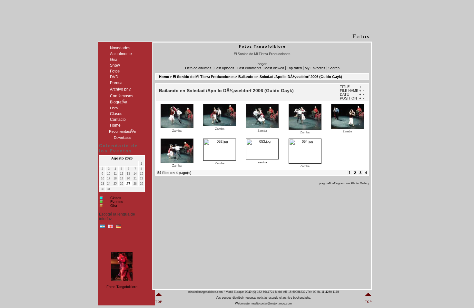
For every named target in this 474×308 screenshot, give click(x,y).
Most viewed (274, 68)
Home (164, 77)
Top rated (294, 68)
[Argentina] (102, 228)
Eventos (116, 202)
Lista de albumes (198, 68)
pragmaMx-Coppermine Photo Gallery (344, 183)
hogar (262, 64)
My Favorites (315, 68)
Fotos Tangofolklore (121, 287)
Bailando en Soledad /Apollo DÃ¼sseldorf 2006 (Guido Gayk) (290, 77)
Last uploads (224, 68)
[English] (110, 228)
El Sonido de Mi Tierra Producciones (203, 77)
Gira (113, 205)
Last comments (249, 68)
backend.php (301, 297)
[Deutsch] (118, 228)
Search (334, 68)
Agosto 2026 (122, 158)
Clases (115, 198)
